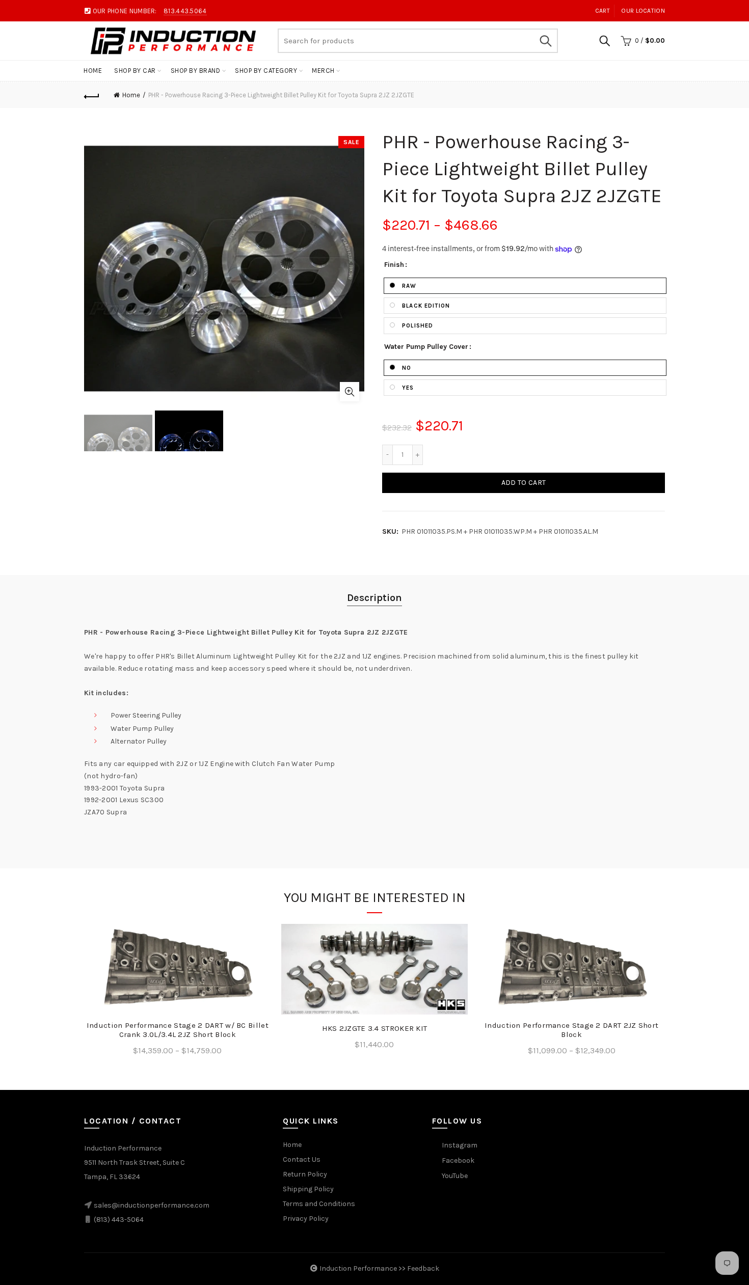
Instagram (459, 1145)
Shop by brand (196, 70)
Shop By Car (135, 70)
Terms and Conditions (319, 1203)
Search (545, 41)
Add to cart (523, 482)
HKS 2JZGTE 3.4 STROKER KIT (374, 1028)
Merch (323, 70)
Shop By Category (266, 70)
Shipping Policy (308, 1189)
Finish (394, 265)
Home (93, 70)
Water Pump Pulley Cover (426, 347)
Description (374, 598)
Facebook (458, 1160)
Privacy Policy (306, 1218)
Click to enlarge (349, 391)
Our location (643, 10)
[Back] (91, 95)
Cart (602, 10)
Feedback (423, 1268)
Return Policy (305, 1174)
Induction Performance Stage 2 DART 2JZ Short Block (571, 1030)
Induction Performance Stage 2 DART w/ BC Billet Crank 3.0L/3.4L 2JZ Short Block (178, 1030)
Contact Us (301, 1159)
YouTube (455, 1175)
